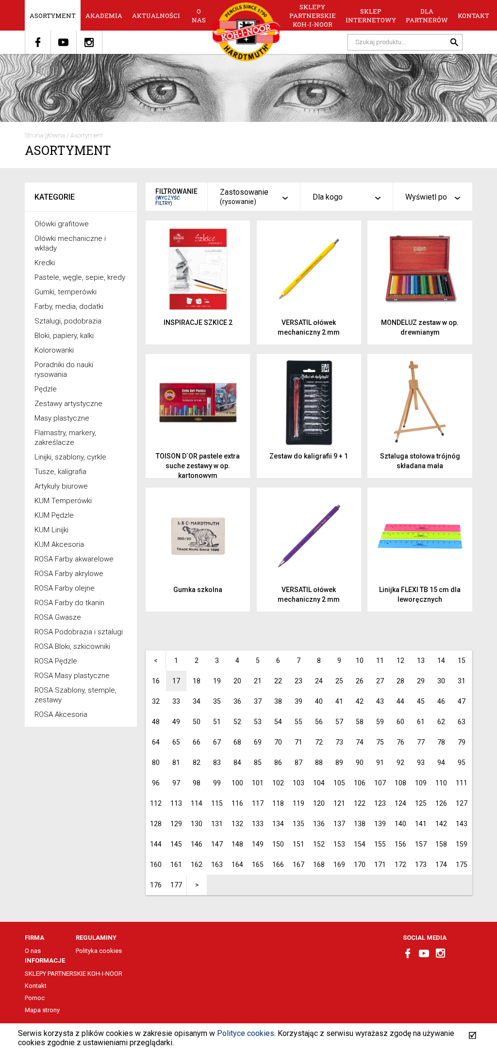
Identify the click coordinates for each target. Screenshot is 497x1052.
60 (400, 722)
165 (258, 864)
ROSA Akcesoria (60, 714)
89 (339, 762)
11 (380, 660)
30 (441, 681)
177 (176, 885)
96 (156, 783)
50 (196, 722)
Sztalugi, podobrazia (67, 321)
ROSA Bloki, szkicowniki (72, 646)
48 (156, 722)
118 (278, 803)
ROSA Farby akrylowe (68, 573)
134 (278, 824)
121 (339, 803)
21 (258, 681)
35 (217, 701)
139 (380, 824)
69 (258, 742)
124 (400, 803)
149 (258, 844)
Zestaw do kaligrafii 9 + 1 (308, 456)
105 (339, 783)
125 (421, 803)
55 (298, 722)
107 (380, 783)
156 (400, 844)
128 (156, 824)
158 (441, 844)
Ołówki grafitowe (61, 224)
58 (360, 722)
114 (196, 803)
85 (258, 762)
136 (319, 824)
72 (319, 742)
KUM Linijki (51, 530)
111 (461, 783)
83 (217, 762)
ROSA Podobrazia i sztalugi (78, 632)
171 (380, 864)
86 (278, 762)
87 (298, 762)
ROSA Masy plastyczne (72, 675)
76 (400, 742)
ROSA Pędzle (55, 661)
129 (176, 824)
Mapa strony (42, 1010)
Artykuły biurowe (61, 486)
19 (217, 681)
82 (196, 762)
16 (156, 681)
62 (441, 722)
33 (176, 701)
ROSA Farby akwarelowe (74, 559)
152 (319, 844)
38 (278, 701)
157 (421, 844)
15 (461, 660)
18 (196, 681)
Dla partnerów (427, 15)
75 (380, 742)
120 (319, 803)
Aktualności (156, 15)
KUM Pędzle (54, 515)
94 (441, 762)
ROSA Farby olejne (64, 588)
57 (339, 722)
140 (400, 824)
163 (217, 864)
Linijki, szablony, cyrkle (70, 457)
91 (380, 762)
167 (298, 864)
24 (319, 681)
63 (461, 722)
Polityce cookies (245, 1033)
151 (298, 844)
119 (298, 803)
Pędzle (45, 389)
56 (319, 722)
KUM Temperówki (63, 500)
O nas (199, 15)
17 (176, 681)
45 (421, 701)
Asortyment (53, 15)
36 (237, 701)
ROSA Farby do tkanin (69, 602)
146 (196, 844)
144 (156, 844)
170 (359, 864)
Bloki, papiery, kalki (64, 335)
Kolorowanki (54, 350)
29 (421, 681)
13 (421, 660)
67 (217, 742)
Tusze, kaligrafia (60, 471)
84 (237, 762)
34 (196, 701)
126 (441, 803)
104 (319, 783)
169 (339, 864)
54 (278, 722)
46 (441, 701)
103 (298, 783)
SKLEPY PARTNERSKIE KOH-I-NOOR (312, 15)
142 (441, 824)
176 (156, 885)
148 (237, 844)
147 (217, 844)
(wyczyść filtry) (167, 200)
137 (339, 824)
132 (237, 824)
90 (360, 762)
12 (400, 660)
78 (441, 742)
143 (461, 824)
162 (196, 864)
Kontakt (473, 15)
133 (258, 824)
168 (319, 864)
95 (461, 762)
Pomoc (35, 997)
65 (176, 742)
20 (237, 681)
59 (380, 722)
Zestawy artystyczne (68, 403)
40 (319, 701)
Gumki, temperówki (65, 292)
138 (359, 824)
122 (359, 803)
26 (360, 681)
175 (461, 864)
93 (421, 762)
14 (441, 660)
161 (176, 864)
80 (156, 762)
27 (380, 681)
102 (278, 783)
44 (400, 701)
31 (461, 681)
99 (217, 783)
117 (258, 803)
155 (380, 844)
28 (400, 681)
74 (360, 742)
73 (339, 742)
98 (196, 783)
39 (298, 701)
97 (176, 783)
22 (278, 681)
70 (278, 742)
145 (176, 844)
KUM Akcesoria (59, 544)
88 (319, 762)
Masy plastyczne (61, 418)
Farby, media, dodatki (68, 306)
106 (359, 783)
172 (400, 864)
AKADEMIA (103, 15)
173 (421, 864)
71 (298, 742)
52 (237, 722)
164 (237, 864)
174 (441, 864)
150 (278, 844)
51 (217, 722)
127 (461, 803)
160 (156, 864)
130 (196, 824)
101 (258, 783)
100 (237, 783)
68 (237, 742)
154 (359, 844)
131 (217, 824)
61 (421, 722)
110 (441, 783)
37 (258, 701)
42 (360, 701)
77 (421, 742)
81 (176, 762)
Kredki (44, 262)
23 (298, 681)
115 (217, 803)
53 (258, 722)
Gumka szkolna (197, 590)
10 (360, 660)
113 (176, 803)
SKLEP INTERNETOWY (371, 15)
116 (237, 803)
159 (461, 844)
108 (400, 783)
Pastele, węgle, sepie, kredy (79, 277)
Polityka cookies (99, 950)
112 (156, 803)
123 (380, 803)
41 (339, 701)
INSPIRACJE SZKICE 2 (198, 322)
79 (461, 742)
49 (176, 722)
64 (156, 742)
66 (196, 742)
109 (421, 783)
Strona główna (45, 135)
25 (339, 681)
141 (421, 824)
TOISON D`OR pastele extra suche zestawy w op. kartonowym (198, 465)
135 (298, 824)
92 (400, 762)
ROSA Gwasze (57, 617)
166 (278, 864)
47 (461, 701)
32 (156, 701)
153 (339, 844)
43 (380, 701)
